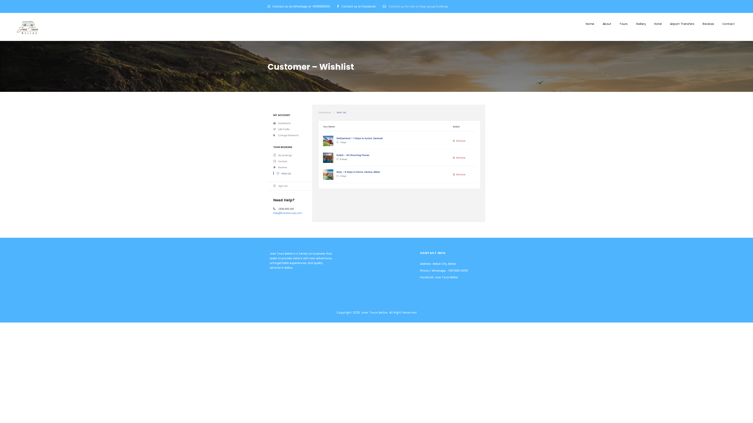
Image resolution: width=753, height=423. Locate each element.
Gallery (641, 24)
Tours (623, 24)
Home (590, 24)
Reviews (708, 24)
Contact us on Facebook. (359, 6)
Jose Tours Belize (446, 277)
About (607, 24)
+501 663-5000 (458, 271)
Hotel (658, 24)
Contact (728, 24)
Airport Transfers (682, 24)
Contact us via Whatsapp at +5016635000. (301, 6)
